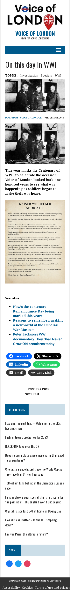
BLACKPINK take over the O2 (22, 446)
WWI (58, 75)
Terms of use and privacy (52, 587)
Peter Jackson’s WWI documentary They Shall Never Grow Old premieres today (37, 339)
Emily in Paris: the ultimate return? (26, 534)
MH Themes (55, 581)
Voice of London (31, 117)
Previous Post (38, 389)
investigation (29, 75)
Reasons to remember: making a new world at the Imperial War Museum (38, 325)
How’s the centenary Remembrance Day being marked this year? (33, 311)
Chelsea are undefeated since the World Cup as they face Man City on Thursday (33, 472)
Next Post (31, 394)
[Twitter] (18, 563)
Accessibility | (12, 587)
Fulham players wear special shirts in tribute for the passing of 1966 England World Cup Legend (34, 500)
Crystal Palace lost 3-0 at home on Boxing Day (33, 511)
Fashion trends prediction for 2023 (26, 437)
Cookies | (28, 587)
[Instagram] (27, 563)
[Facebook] (9, 563)
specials (46, 75)
